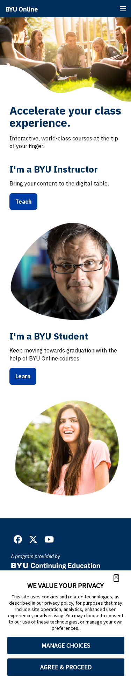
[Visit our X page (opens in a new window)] (33, 539)
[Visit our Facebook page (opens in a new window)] (18, 539)
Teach (23, 201)
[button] (116, 578)
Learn (22, 376)
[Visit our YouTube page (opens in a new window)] (49, 539)
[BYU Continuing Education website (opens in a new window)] (55, 564)
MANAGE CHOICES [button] (66, 645)
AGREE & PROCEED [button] (66, 667)
